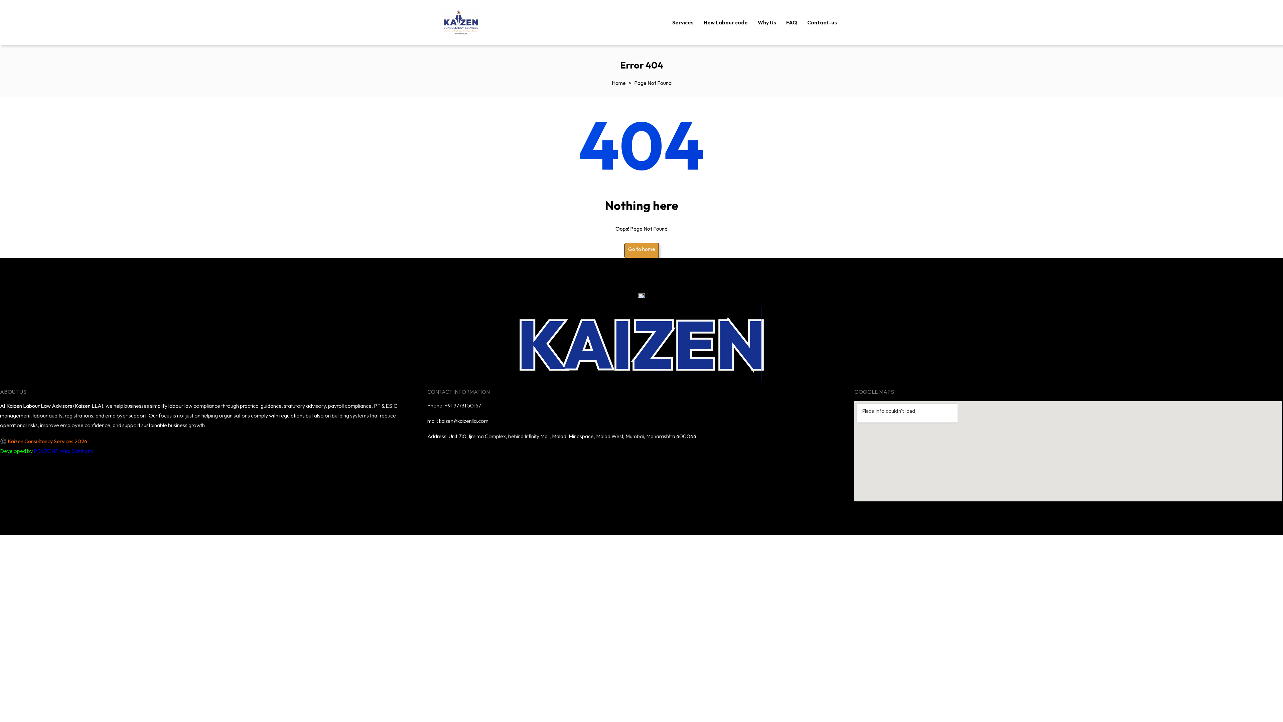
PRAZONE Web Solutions (63, 451)
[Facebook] (650, 455)
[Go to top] (8, 543)
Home (619, 83)
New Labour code (726, 22)
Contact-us (822, 22)
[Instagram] (670, 455)
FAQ (791, 22)
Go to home (641, 249)
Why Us (767, 22)
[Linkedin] (611, 455)
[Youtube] (631, 455)
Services (683, 22)
